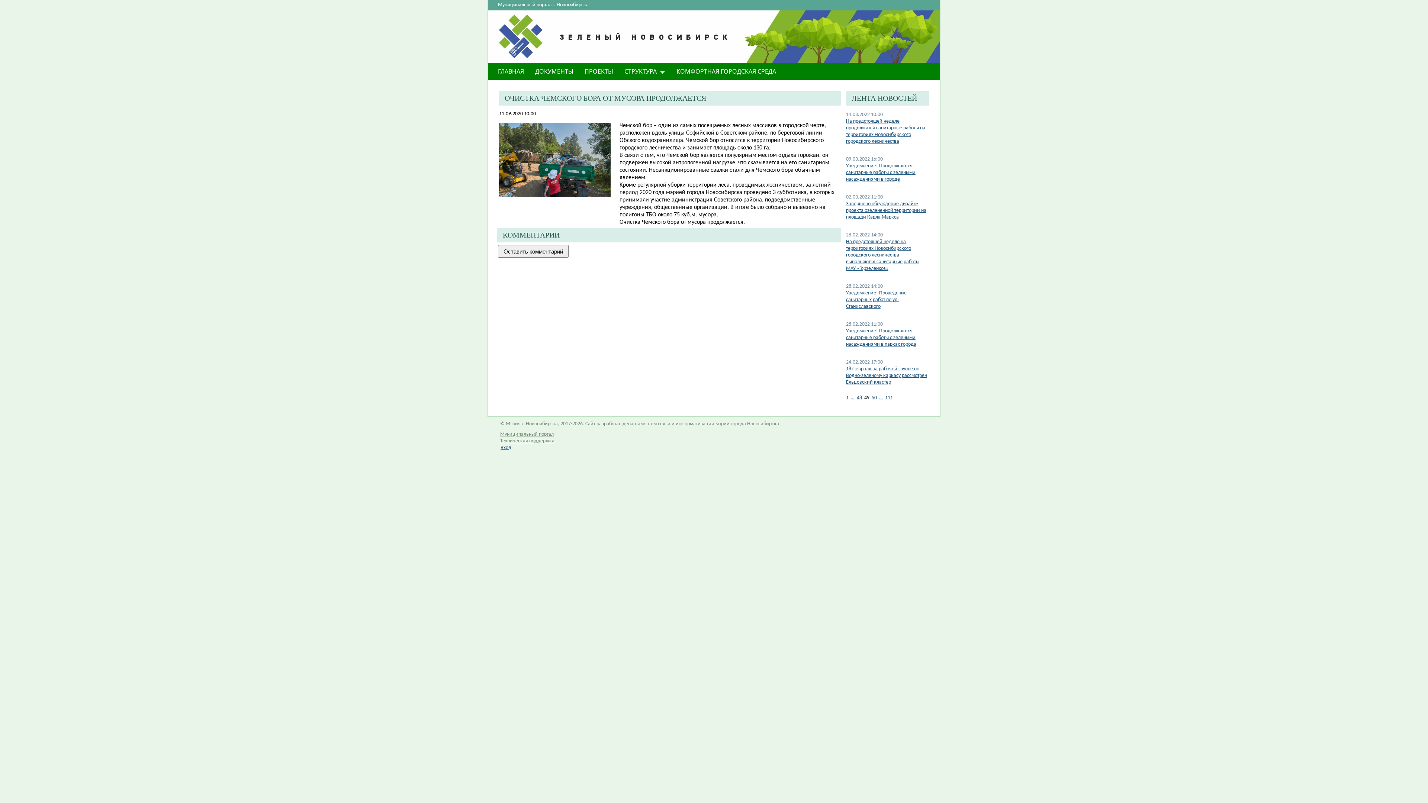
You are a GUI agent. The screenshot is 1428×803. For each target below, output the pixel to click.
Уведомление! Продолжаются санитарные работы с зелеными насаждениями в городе (881, 172)
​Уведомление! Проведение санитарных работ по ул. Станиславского (876, 299)
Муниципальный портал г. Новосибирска (543, 5)
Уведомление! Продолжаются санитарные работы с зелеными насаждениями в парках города (881, 337)
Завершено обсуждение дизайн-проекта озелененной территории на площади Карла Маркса (886, 210)
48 (859, 398)
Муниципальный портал (527, 434)
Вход (506, 448)
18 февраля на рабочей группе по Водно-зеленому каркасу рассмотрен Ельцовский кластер (886, 375)
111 (889, 398)
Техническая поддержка (527, 441)
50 (874, 398)
